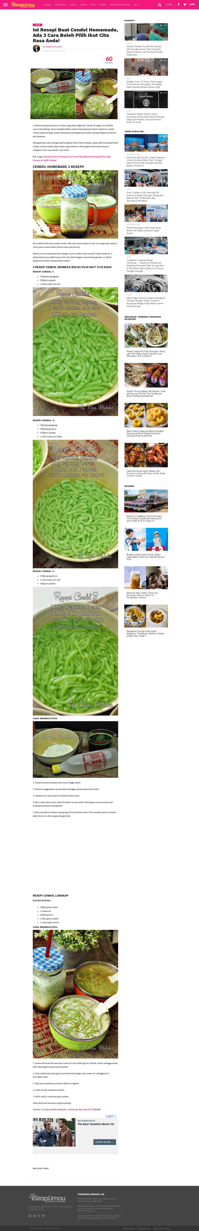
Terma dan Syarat (161, 1229)
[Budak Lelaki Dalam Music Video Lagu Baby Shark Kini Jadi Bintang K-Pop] (146, 550)
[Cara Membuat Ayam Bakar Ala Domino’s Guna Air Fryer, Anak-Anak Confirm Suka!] (146, 466)
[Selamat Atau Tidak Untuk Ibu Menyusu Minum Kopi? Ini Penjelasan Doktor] (146, 588)
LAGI (136, 4)
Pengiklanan (129, 1229)
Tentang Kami (144, 1229)
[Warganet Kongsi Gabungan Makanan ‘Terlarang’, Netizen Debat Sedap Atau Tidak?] (146, 626)
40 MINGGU (60, 4)
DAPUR (102, 4)
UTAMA (47, 4)
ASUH (73, 4)
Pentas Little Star (120, 4)
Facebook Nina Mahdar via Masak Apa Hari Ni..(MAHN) (71, 1109)
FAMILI (83, 4)
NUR (93, 4)
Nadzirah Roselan (54, 46)
